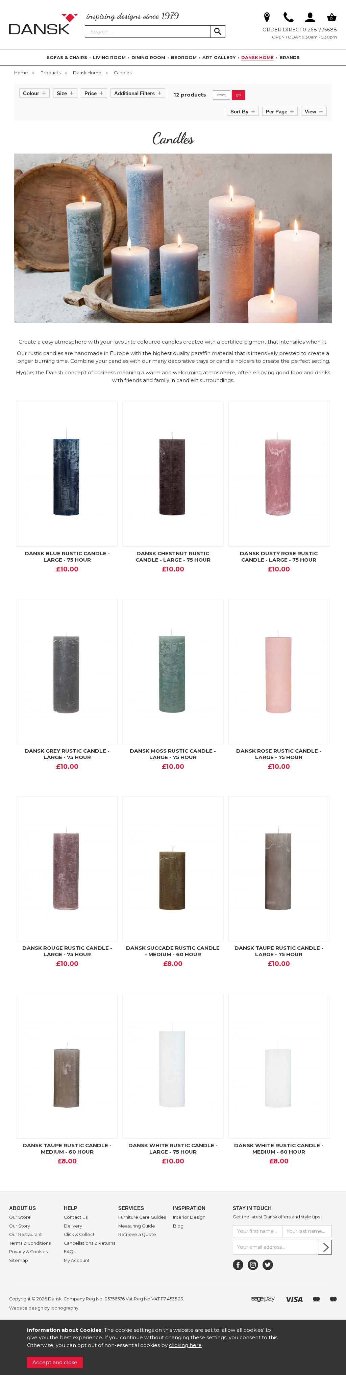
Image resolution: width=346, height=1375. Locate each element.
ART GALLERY (219, 57)
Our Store (20, 1217)
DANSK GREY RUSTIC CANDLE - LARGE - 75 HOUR (67, 754)
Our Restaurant (25, 1234)
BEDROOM (184, 57)
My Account (77, 1260)
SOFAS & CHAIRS (67, 57)
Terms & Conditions (30, 1243)
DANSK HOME (257, 57)
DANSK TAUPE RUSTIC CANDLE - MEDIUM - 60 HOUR (67, 1148)
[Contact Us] (288, 18)
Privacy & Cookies (28, 1251)
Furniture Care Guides (142, 1217)
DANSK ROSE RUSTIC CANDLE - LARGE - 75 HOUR (278, 754)
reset (221, 94)
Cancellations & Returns (89, 1243)
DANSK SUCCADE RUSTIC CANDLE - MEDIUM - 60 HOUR (173, 951)
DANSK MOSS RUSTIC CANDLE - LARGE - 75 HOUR (173, 754)
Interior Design (189, 1217)
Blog (178, 1226)
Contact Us (76, 1217)
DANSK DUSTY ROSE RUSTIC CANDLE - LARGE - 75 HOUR (279, 556)
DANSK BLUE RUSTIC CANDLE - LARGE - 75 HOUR (67, 556)
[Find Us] (267, 18)
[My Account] (310, 18)
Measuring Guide (136, 1226)
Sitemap (18, 1260)
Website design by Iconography (43, 1308)
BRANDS (289, 57)
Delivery (73, 1226)
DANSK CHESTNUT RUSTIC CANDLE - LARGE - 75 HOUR (173, 556)
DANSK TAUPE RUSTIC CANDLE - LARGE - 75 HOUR (278, 951)
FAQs (69, 1251)
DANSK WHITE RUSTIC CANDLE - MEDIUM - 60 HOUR (278, 1148)
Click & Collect (79, 1234)
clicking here (185, 1345)
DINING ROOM (148, 57)
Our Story (19, 1226)
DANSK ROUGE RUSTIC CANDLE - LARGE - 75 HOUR (67, 951)
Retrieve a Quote (137, 1234)
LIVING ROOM (109, 57)
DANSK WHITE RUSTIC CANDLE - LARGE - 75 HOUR (173, 1148)
